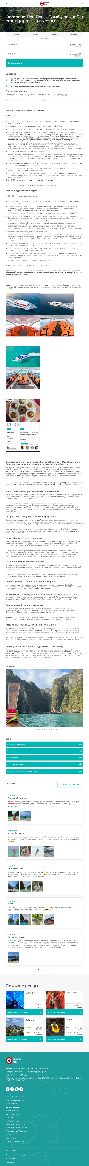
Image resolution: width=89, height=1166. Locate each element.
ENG (13, 1151)
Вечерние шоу (12, 1107)
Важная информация (16, 1141)
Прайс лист (11, 1138)
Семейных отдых (14, 1114)
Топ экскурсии (12, 1121)
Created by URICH (12, 1162)
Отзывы (74, 34)
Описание (15, 34)
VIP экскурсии (12, 1110)
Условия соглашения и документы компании (22, 1155)
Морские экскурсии (16, 10)
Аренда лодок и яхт (15, 1124)
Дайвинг (10, 1117)
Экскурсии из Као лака (16, 1131)
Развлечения (12, 1103)
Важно (54, 34)
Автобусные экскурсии (17, 1096)
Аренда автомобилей (16, 1127)
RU (7, 1151)
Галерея (35, 34)
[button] (80, 698)
